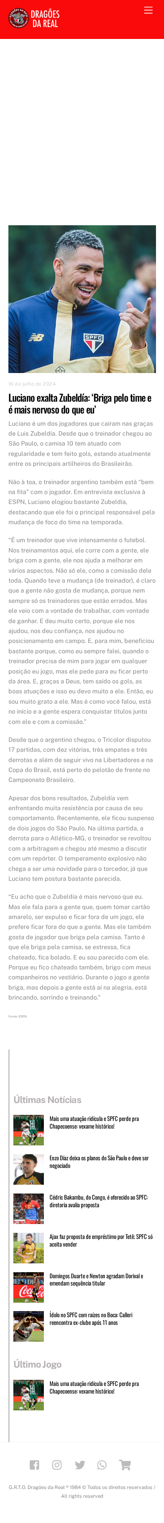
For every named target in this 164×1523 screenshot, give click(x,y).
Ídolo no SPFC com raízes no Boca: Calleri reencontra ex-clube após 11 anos (91, 1318)
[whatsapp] (103, 1464)
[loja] (126, 1464)
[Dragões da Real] (35, 24)
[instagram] (58, 1464)
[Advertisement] (82, 125)
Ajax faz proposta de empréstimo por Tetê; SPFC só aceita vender (101, 1240)
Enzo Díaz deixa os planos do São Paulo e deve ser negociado (99, 1161)
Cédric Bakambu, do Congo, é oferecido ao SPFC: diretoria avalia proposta (99, 1201)
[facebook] (36, 1464)
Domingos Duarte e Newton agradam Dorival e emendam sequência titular (96, 1279)
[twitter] (81, 1464)
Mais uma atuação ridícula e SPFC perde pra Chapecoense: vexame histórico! (94, 1122)
